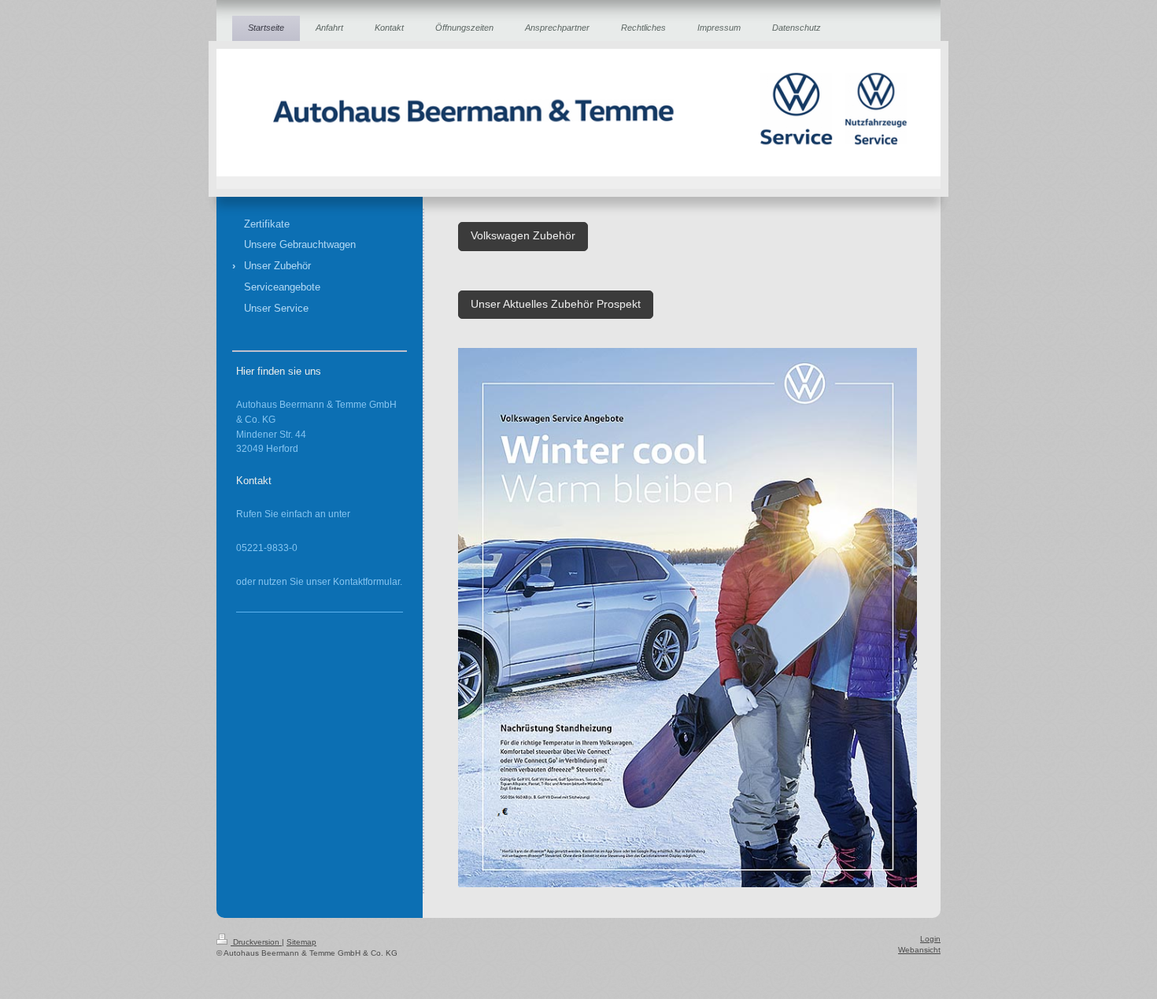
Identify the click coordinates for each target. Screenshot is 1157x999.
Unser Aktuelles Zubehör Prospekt (556, 304)
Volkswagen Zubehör (523, 236)
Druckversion (256, 942)
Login (930, 938)
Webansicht (919, 949)
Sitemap (301, 942)
